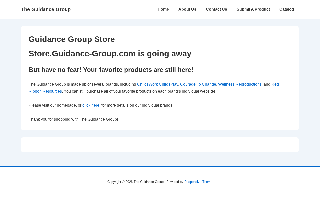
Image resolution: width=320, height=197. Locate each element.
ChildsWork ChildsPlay (157, 84)
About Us (187, 9)
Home (163, 9)
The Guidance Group (46, 9)
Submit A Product (253, 9)
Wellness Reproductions (240, 84)
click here (91, 105)
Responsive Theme (198, 182)
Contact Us (216, 9)
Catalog (287, 9)
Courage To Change (198, 84)
